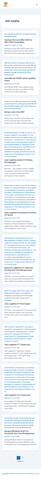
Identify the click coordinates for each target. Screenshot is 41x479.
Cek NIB (9, 65)
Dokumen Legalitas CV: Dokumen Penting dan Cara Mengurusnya (18, 269)
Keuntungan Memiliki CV (14, 382)
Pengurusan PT (9, 336)
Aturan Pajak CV (21, 367)
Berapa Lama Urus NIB (11, 101)
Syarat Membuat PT (23, 336)
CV (34, 132)
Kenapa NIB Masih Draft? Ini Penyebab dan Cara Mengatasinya (19, 432)
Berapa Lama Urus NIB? (14, 112)
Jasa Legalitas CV (24, 135)
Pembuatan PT (17, 334)
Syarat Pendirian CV (26, 151)
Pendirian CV (26, 144)
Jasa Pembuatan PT (30, 329)
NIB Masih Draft (17, 425)
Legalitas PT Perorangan (11, 298)
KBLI (5, 34)
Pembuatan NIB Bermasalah (23, 427)
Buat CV (29, 132)
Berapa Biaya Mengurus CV (12, 132)
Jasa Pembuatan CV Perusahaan (17, 247)
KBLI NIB (10, 34)
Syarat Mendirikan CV (19, 149)
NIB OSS (32, 70)
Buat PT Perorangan (23, 291)
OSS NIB (13, 72)
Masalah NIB (24, 423)
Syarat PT (16, 341)
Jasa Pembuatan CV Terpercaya (24, 195)
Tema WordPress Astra (31, 473)
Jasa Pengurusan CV (10, 199)
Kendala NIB (26, 34)
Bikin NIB (7, 63)
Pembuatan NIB (21, 72)
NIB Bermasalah (12, 36)
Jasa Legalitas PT (18, 329)
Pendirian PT (26, 334)
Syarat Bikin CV (31, 199)
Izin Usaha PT (29, 327)
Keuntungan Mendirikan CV (12, 144)
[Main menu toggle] (37, 4)
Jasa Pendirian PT (9, 331)
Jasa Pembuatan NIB (10, 104)
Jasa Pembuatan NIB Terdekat (24, 67)
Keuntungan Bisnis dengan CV (26, 142)
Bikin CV (24, 132)
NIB (28, 70)
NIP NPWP (7, 72)
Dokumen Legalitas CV (11, 135)
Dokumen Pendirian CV (20, 188)
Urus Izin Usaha (11, 156)
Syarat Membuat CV (16, 147)
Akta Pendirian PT (9, 327)
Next (20, 461)
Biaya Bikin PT (20, 327)
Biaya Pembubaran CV (11, 240)
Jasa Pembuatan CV (18, 192)
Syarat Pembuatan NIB (14, 108)
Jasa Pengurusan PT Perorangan (22, 295)
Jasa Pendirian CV (19, 140)
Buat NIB (13, 63)
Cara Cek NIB (8, 418)
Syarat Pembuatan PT (20, 339)
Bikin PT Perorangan (10, 291)
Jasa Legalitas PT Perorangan (17, 304)
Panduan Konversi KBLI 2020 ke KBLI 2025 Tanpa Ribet (18, 41)
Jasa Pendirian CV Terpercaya (25, 197)
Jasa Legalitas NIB (27, 65)
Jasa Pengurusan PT (22, 331)
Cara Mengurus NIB (22, 63)
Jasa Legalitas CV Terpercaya (16, 190)
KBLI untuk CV (11, 142)
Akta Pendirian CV (9, 185)
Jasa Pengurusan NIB (19, 70)
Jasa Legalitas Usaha (26, 137)
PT (15, 336)
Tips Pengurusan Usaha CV (23, 154)
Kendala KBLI (18, 34)
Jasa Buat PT (8, 329)
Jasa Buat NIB (17, 65)
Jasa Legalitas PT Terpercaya (17, 344)
